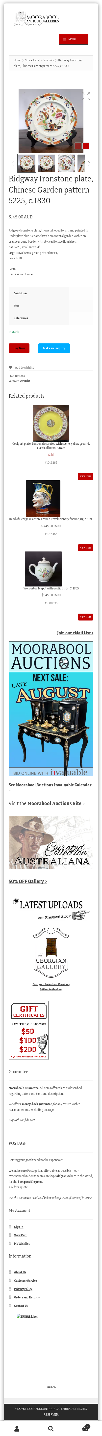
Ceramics (48, 60)
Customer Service (25, 1280)
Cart (78, 1425)
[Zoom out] (78, 145)
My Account (17, 1428)
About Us (20, 1272)
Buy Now (19, 348)
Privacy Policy (23, 1289)
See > (50, 787)
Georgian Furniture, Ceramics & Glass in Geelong (51, 986)
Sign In (18, 1227)
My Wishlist (22, 1243)
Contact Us (21, 1306)
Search (51, 1428)
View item (85, 476)
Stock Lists (32, 60)
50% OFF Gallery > (28, 881)
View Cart (20, 1235)
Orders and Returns (27, 1297)
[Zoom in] (85, 145)
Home (17, 60)
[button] (85, 96)
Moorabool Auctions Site (54, 803)
